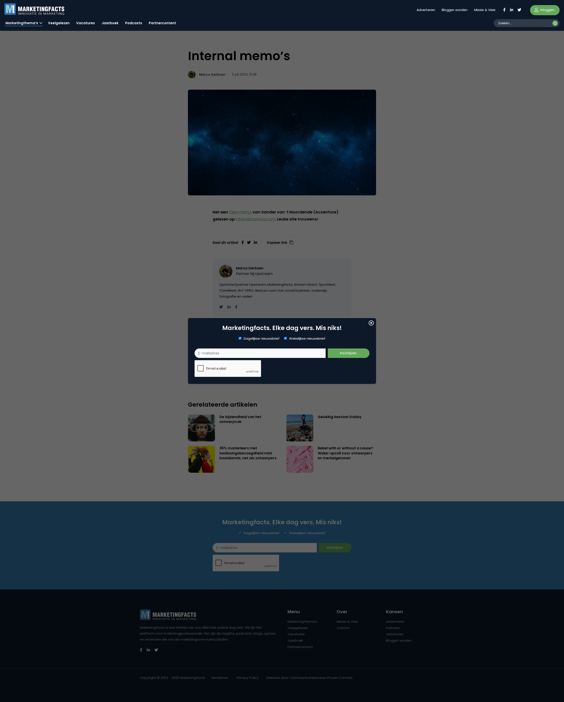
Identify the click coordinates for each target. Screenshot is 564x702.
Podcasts (133, 23)
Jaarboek (110, 23)
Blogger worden (455, 9)
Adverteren (426, 9)
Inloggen (546, 9)
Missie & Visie (484, 9)
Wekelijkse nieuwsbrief (307, 339)
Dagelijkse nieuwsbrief (262, 339)
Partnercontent (162, 23)
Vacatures (85, 23)
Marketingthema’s (22, 23)
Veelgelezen (59, 23)
